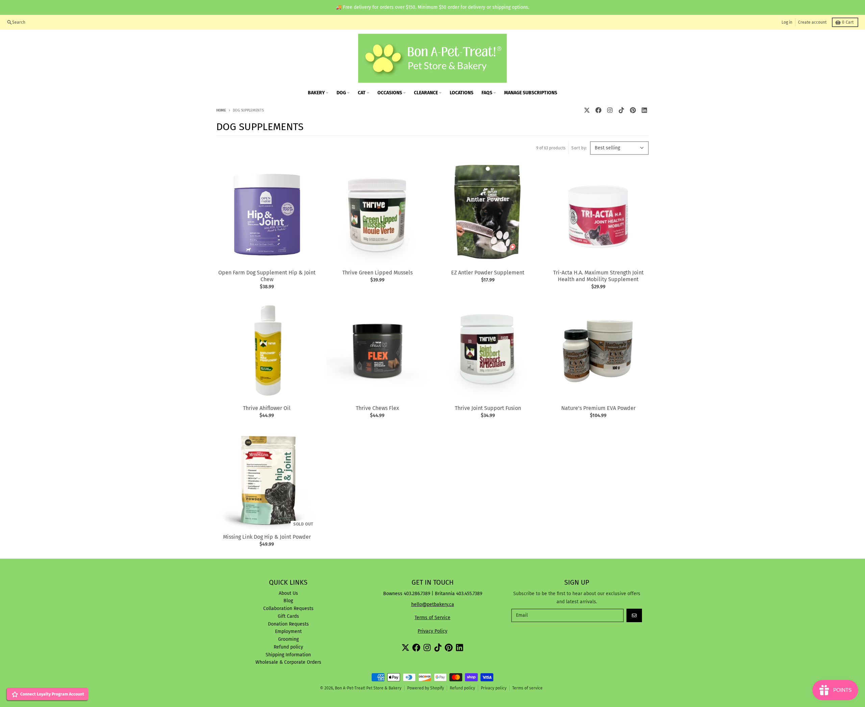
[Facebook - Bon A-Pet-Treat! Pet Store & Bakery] (598, 110)
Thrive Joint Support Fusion (488, 408)
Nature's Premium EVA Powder (598, 408)
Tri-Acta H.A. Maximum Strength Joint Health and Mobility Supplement (598, 276)
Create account (812, 22)
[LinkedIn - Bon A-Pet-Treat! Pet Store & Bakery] (644, 110)
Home (221, 110)
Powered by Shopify (425, 688)
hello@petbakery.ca (432, 604)
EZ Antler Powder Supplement (487, 272)
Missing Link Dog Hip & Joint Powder (267, 537)
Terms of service (527, 688)
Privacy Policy (432, 631)
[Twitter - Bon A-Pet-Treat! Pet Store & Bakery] (587, 110)
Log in (787, 22)
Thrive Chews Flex (377, 408)
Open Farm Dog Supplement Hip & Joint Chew (267, 276)
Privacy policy (493, 688)
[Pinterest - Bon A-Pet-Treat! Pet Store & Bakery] (632, 110)
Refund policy (462, 688)
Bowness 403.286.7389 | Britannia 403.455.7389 (432, 593)
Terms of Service (432, 617)
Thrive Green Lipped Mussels (377, 272)
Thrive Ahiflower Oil (267, 408)
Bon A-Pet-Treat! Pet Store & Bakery (368, 688)
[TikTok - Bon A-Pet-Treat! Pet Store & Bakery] (621, 110)
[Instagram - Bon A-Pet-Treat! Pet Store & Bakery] (610, 110)
